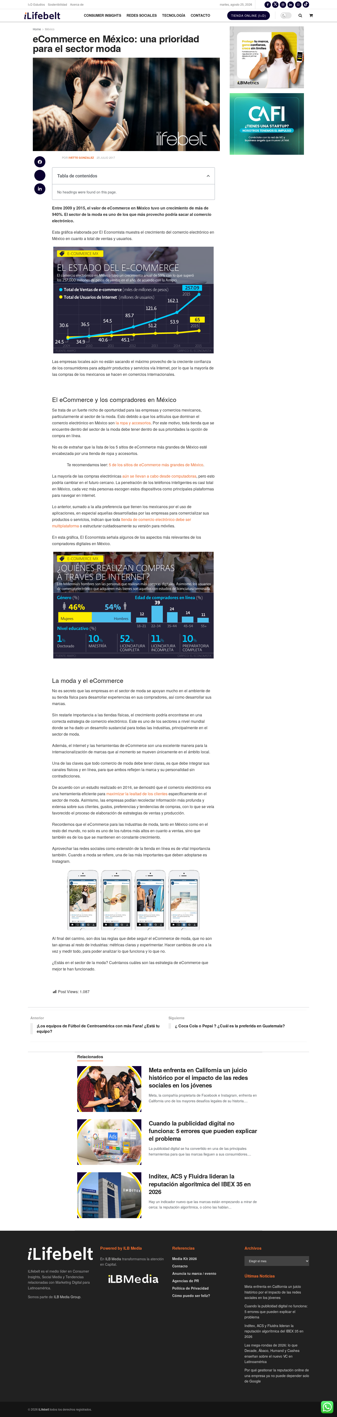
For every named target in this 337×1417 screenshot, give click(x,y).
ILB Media (113, 1258)
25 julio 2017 (106, 157)
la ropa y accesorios (133, 423)
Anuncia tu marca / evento (194, 1273)
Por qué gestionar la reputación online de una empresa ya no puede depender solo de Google (276, 1375)
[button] (39, 161)
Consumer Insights (102, 15)
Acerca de (77, 4)
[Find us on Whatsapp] (298, 4)
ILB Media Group (67, 1296)
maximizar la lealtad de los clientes (136, 793)
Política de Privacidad (190, 1288)
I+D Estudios (36, 4)
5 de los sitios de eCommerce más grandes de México (155, 464)
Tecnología (173, 15)
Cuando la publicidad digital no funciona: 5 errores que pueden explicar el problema (203, 1130)
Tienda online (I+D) (248, 15)
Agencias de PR (185, 1280)
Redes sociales (142, 15)
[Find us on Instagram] (283, 4)
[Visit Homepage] (42, 15)
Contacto (200, 15)
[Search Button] (300, 15)
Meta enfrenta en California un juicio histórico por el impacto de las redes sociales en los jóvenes (198, 1077)
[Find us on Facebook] (267, 4)
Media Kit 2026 (184, 1258)
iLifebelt (43, 1409)
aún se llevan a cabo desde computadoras (159, 476)
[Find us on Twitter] (275, 4)
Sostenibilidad (57, 4)
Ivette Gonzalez (81, 157)
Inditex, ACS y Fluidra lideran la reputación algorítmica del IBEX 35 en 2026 (200, 1183)
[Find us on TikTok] (306, 4)
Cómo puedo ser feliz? (191, 1295)
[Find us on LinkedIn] (290, 4)
